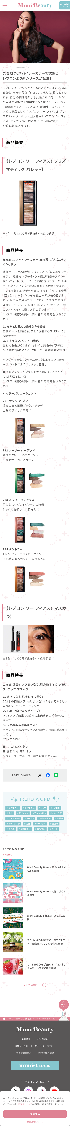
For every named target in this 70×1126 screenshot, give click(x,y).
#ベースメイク (13, 818)
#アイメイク (22, 813)
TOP (9, 1018)
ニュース (18, 1018)
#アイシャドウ (39, 813)
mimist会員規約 (24, 1052)
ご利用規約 (42, 1039)
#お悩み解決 (44, 818)
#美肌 (27, 823)
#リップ (42, 808)
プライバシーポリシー (45, 1046)
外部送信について (24, 1104)
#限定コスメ (29, 808)
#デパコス (55, 808)
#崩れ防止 (40, 829)
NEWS (6, 67)
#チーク (53, 829)
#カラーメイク (13, 823)
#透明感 (59, 818)
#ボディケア (40, 823)
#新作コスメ (13, 808)
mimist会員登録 (46, 1052)
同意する (35, 1114)
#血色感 (54, 823)
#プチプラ (29, 818)
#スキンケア (56, 813)
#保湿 (10, 813)
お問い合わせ (21, 1046)
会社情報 (26, 1039)
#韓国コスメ (25, 829)
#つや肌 (10, 829)
